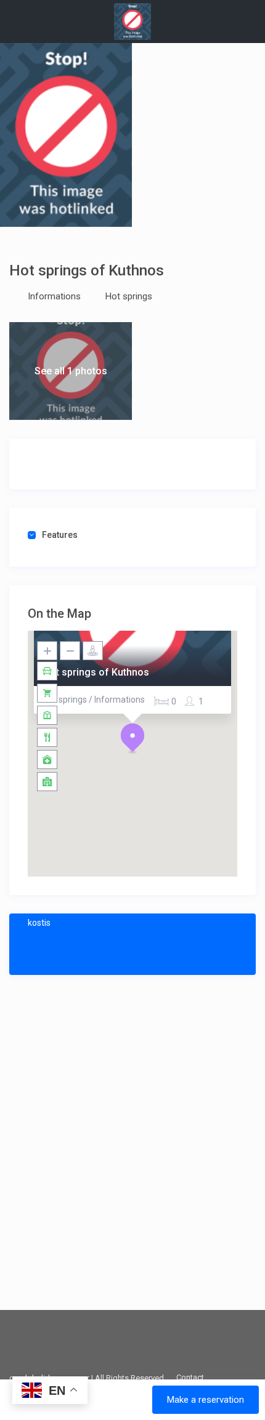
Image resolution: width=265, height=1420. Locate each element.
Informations (54, 296)
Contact (190, 1377)
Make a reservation (205, 1399)
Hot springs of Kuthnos (96, 672)
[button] (132, 738)
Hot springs (128, 296)
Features (60, 535)
